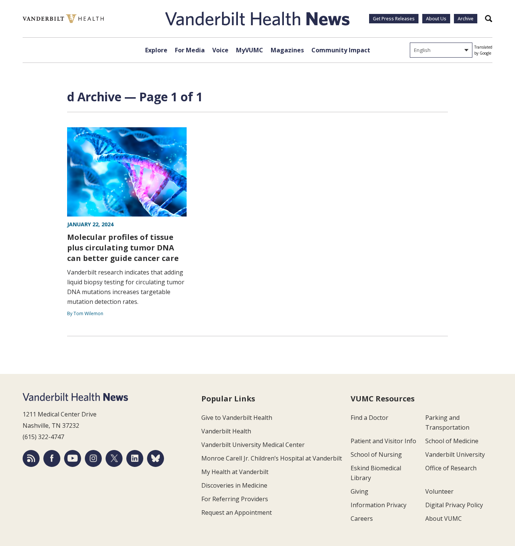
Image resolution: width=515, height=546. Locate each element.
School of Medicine (451, 441)
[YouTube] (72, 458)
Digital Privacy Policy (454, 505)
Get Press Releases (394, 18)
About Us (436, 18)
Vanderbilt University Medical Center (253, 445)
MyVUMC (249, 50)
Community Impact (340, 50)
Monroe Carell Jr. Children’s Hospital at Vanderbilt (271, 458)
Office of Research (451, 468)
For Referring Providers (234, 499)
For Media (190, 50)
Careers (362, 518)
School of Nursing (376, 454)
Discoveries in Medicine (234, 485)
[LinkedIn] (134, 458)
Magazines (287, 50)
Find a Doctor (369, 417)
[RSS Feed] (31, 458)
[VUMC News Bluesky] (155, 458)
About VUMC (443, 518)
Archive (466, 18)
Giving (359, 491)
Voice (220, 50)
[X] (114, 458)
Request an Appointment (236, 512)
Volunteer (439, 491)
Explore (156, 50)
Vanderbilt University (455, 454)
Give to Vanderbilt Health (236, 417)
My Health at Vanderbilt (234, 472)
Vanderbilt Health (226, 431)
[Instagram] (93, 458)
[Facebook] (51, 458)
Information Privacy (378, 505)
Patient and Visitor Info (383, 441)
